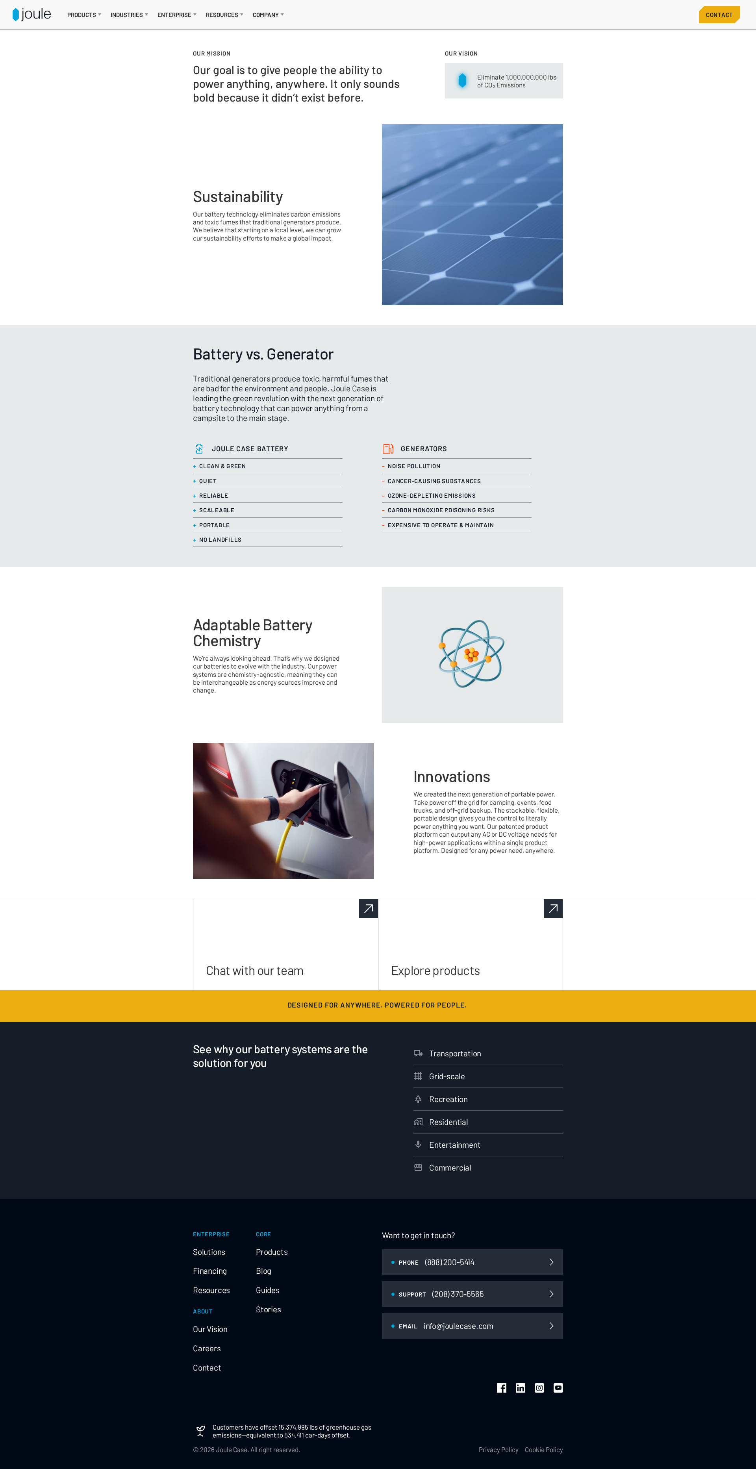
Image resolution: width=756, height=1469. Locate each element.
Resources (211, 1290)
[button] (84, 14)
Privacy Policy (499, 1449)
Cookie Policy (544, 1449)
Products (271, 1251)
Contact (719, 14)
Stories (268, 1309)
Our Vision (210, 1329)
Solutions (209, 1251)
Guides (268, 1290)
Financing (210, 1270)
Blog (263, 1270)
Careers (207, 1348)
